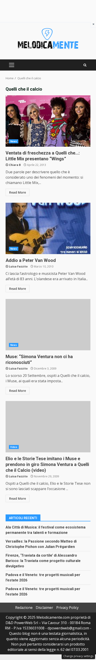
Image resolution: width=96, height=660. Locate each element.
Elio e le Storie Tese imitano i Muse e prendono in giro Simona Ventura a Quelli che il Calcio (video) (48, 426)
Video (13, 447)
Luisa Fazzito (18, 266)
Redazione (24, 607)
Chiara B (15, 165)
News (13, 141)
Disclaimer (44, 607)
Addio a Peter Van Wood (48, 228)
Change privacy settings (78, 656)
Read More (17, 192)
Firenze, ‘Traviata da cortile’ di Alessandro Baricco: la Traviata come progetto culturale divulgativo (43, 560)
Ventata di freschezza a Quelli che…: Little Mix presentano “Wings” (48, 121)
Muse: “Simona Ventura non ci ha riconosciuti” (48, 324)
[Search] (84, 65)
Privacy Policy (67, 607)
